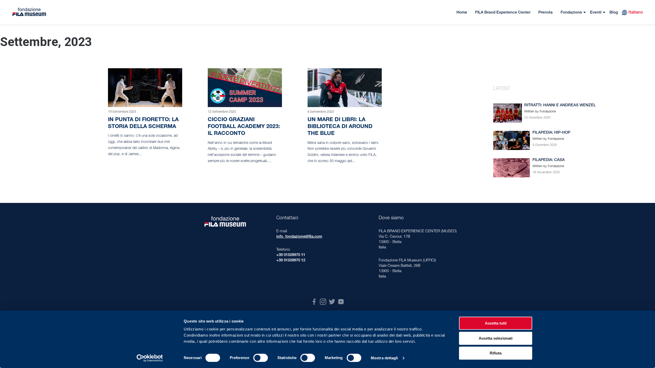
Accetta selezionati (495, 338)
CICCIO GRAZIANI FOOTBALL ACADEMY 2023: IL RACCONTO (244, 126)
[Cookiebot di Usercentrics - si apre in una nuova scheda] (149, 358)
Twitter (332, 301)
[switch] (260, 358)
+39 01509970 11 (290, 255)
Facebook (314, 301)
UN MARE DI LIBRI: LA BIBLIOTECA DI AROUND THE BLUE (340, 126)
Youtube (341, 301)
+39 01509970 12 (290, 260)
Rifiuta (495, 353)
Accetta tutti (496, 323)
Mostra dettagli (384, 358)
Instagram (323, 301)
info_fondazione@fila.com (299, 237)
